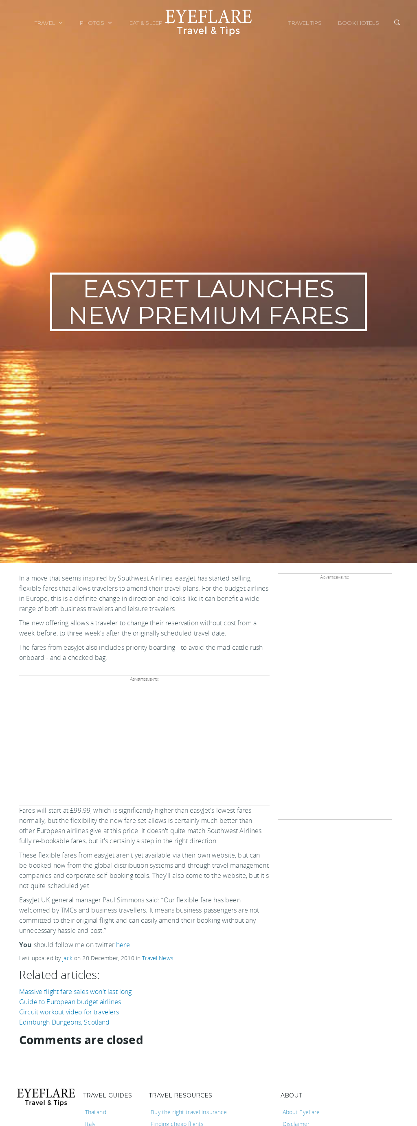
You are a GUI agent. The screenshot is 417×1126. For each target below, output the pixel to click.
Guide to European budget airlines (70, 1001)
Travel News (157, 958)
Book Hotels (358, 23)
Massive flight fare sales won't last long (75, 991)
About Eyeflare (301, 1112)
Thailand (95, 1112)
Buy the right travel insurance (189, 1112)
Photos (92, 23)
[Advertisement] (143, 746)
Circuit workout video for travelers (69, 1011)
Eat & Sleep (146, 23)
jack (67, 958)
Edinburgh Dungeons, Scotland (64, 1022)
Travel (45, 23)
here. (124, 944)
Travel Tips (305, 23)
